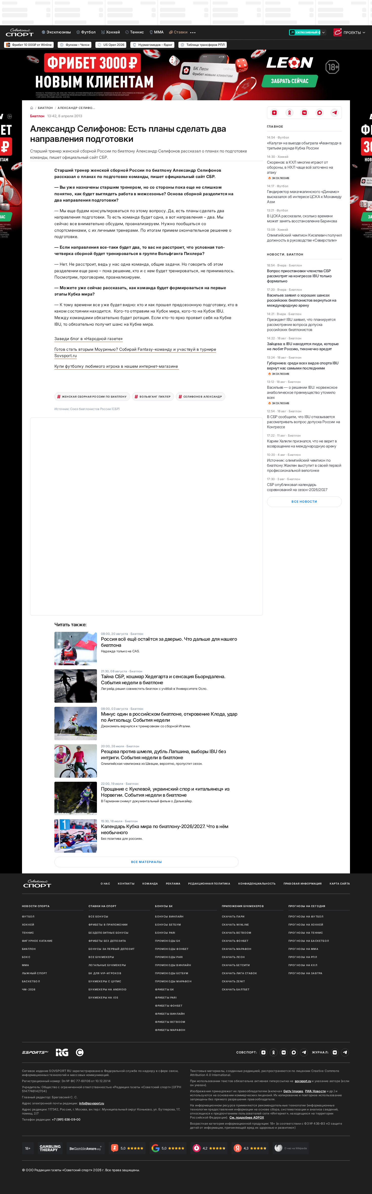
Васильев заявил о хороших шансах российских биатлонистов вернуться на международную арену (301, 300)
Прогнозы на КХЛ (302, 965)
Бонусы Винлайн (169, 916)
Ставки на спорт (102, 906)
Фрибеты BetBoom (170, 1021)
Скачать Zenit (233, 981)
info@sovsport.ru (91, 1103)
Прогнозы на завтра (305, 973)
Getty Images (293, 1091)
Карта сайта (340, 883)
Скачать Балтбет (236, 989)
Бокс (26, 956)
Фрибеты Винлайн (170, 1013)
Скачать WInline (235, 924)
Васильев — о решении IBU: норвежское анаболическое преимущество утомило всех (302, 392)
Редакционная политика (209, 883)
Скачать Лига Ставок (239, 973)
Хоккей (28, 924)
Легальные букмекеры (107, 965)
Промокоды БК (167, 940)
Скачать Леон (233, 956)
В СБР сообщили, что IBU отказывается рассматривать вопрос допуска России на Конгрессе (303, 421)
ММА (25, 965)
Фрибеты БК (164, 989)
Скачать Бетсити (236, 965)
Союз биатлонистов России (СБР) (95, 409)
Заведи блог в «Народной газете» (88, 338)
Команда (150, 883)
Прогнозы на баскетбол (308, 940)
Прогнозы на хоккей (305, 924)
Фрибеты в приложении (108, 924)
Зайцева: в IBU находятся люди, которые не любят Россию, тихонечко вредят (303, 346)
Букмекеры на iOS (103, 997)
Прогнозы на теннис (305, 932)
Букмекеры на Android (108, 989)
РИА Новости (315, 1091)
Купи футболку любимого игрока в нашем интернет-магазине (116, 366)
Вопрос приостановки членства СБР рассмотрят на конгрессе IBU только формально (299, 275)
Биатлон (37, 116)
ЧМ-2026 (28, 989)
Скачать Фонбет (235, 940)
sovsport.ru (303, 1081)
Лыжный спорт (34, 973)
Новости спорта (36, 906)
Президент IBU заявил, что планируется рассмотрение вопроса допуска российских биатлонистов (301, 324)
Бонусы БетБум (168, 924)
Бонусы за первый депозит (112, 948)
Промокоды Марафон (173, 981)
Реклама (173, 883)
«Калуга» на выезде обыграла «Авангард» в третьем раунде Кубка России (304, 145)
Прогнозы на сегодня (306, 906)
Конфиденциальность (257, 883)
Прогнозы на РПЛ (302, 956)
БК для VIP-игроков (105, 973)
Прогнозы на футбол (306, 916)
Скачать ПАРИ (233, 916)
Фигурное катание (37, 940)
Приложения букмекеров (243, 906)
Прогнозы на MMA (303, 948)
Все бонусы (98, 916)
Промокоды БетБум (171, 973)
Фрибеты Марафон (170, 1029)
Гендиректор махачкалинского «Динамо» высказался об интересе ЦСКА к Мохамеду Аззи (304, 196)
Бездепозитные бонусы (109, 932)
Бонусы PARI (165, 932)
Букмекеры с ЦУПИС (105, 981)
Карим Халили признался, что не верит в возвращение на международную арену (302, 443)
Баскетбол (31, 981)
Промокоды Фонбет (172, 948)
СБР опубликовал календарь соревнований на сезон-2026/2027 (297, 487)
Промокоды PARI (169, 956)
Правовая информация (303, 883)
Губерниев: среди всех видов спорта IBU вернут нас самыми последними (303, 365)
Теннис (28, 932)
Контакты (126, 883)
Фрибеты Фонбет (168, 1005)
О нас (105, 883)
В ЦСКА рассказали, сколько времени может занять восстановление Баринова (302, 218)
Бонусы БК (164, 906)
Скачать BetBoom (237, 932)
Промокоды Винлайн (173, 965)
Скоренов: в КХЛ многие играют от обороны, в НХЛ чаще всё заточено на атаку (300, 167)
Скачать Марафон (237, 948)
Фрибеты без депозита (107, 940)
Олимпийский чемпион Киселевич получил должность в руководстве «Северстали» (304, 238)
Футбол (28, 916)
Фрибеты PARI (166, 997)
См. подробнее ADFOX (247, 1117)
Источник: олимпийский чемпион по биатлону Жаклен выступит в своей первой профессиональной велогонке (304, 465)
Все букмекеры (101, 956)
